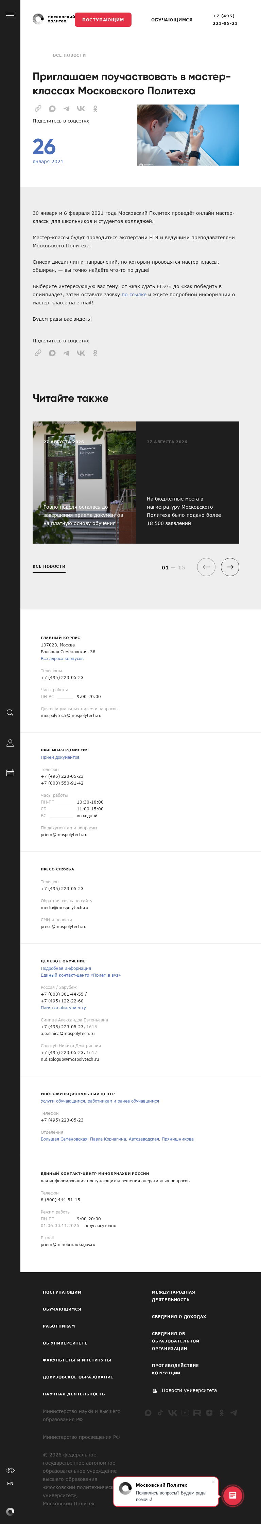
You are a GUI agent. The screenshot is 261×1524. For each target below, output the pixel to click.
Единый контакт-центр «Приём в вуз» (81, 975)
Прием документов (60, 757)
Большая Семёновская (64, 1138)
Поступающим (103, 19)
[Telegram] (233, 1412)
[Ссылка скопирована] (38, 108)
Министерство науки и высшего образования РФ (82, 1415)
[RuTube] (197, 1412)
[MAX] (148, 1412)
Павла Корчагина (108, 1138)
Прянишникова (178, 1138)
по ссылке (134, 294)
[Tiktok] (160, 1412)
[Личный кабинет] (10, 742)
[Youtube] (184, 1412)
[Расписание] (10, 772)
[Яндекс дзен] (209, 1412)
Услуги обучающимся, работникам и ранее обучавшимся (100, 1100)
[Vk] (172, 1412)
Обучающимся (172, 19)
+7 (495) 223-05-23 (225, 19)
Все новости (69, 55)
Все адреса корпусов (62, 658)
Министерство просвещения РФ (81, 1437)
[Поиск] (10, 713)
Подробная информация (66, 968)
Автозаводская (144, 1138)
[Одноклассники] (221, 1412)
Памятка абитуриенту (63, 1007)
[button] (230, 567)
